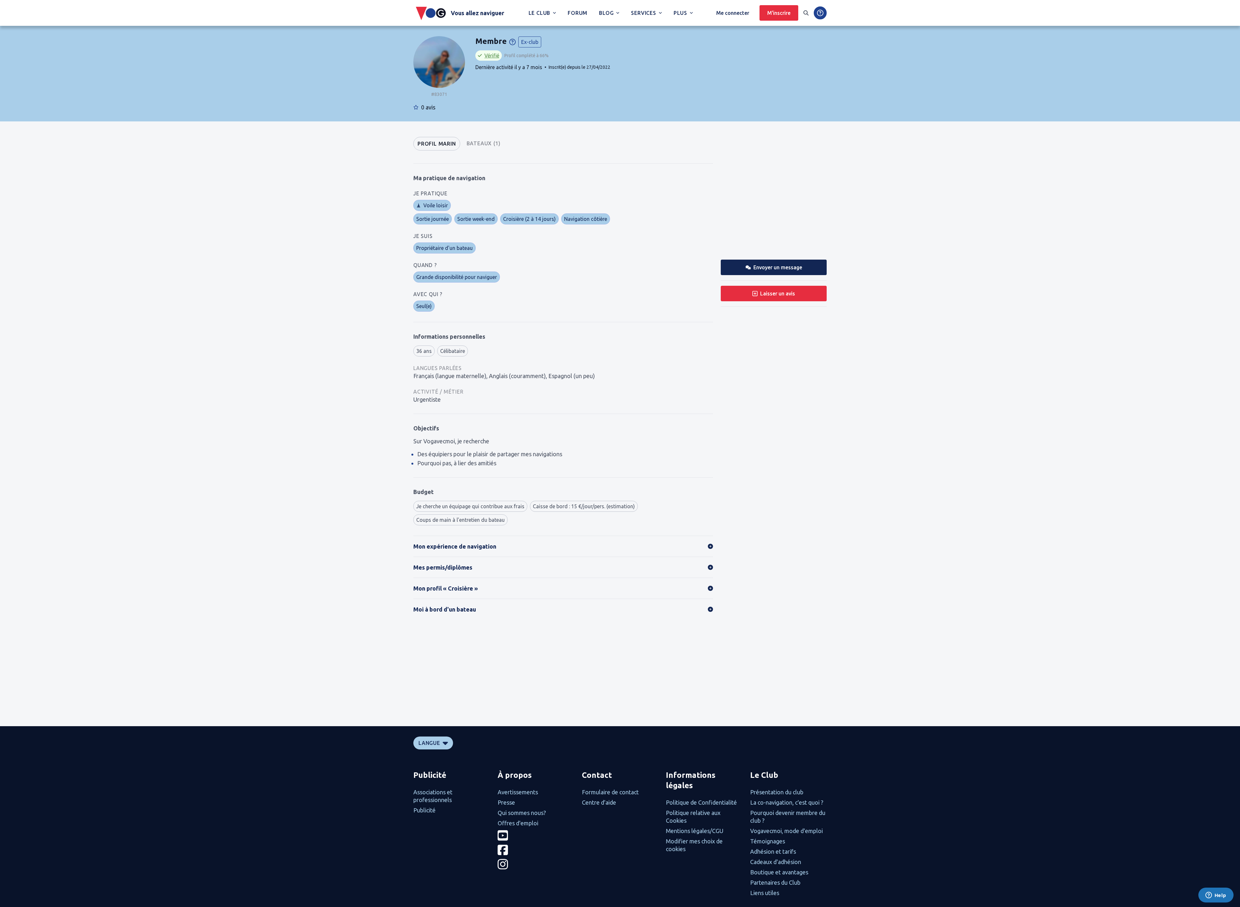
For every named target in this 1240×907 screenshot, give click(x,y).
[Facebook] (536, 850)
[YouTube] (536, 835)
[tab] (436, 143)
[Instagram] (536, 864)
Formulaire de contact (610, 792)
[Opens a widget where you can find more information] (1216, 896)
